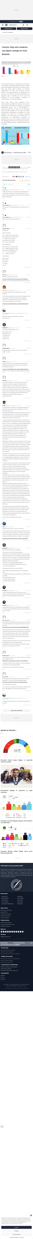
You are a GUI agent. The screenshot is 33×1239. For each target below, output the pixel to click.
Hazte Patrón (4, 908)
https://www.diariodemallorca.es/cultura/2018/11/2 (15, 538)
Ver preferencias (16, 1234)
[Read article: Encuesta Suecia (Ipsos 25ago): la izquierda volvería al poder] (16, 745)
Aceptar (16, 1227)
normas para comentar (14, 167)
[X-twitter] (1, 932)
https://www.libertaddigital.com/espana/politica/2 (15, 303)
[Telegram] (10, 932)
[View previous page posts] (15, 858)
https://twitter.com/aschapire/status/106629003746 (15, 627)
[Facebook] (3, 932)
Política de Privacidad (14, 1237)
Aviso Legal (21, 1237)
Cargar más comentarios (16, 710)
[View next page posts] (18, 858)
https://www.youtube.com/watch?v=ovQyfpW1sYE (15, 660)
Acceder (29, 176)
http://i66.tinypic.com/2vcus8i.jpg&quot (18, 369)
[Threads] (8, 932)
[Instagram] (14, 932)
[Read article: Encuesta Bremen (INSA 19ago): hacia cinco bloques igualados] (16, 837)
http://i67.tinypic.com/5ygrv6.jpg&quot (18, 279)
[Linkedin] (20, 932)
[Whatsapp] (6, 932)
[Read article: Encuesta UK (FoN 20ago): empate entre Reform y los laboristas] (16, 806)
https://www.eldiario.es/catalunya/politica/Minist (14, 682)
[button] (31, 1215)
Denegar (16, 1230)
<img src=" (5, 279)
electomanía (13, 25)
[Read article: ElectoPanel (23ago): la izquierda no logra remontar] (16, 776)
